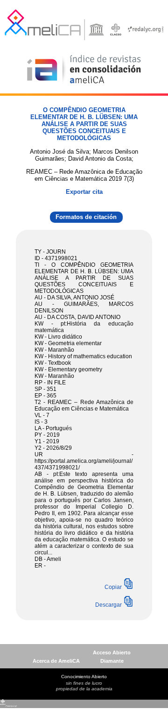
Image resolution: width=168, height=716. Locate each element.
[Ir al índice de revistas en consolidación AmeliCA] (84, 84)
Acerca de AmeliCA (56, 661)
